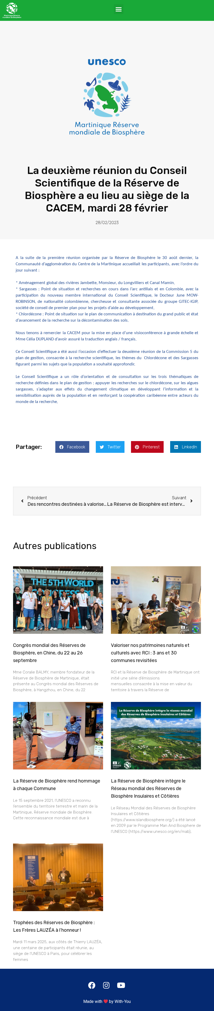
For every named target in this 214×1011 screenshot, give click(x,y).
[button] (119, 9)
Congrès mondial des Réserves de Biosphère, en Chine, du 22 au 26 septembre (49, 652)
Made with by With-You (107, 1001)
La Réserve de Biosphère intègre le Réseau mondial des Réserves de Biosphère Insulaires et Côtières (148, 788)
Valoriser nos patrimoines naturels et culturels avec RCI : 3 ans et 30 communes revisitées (150, 652)
